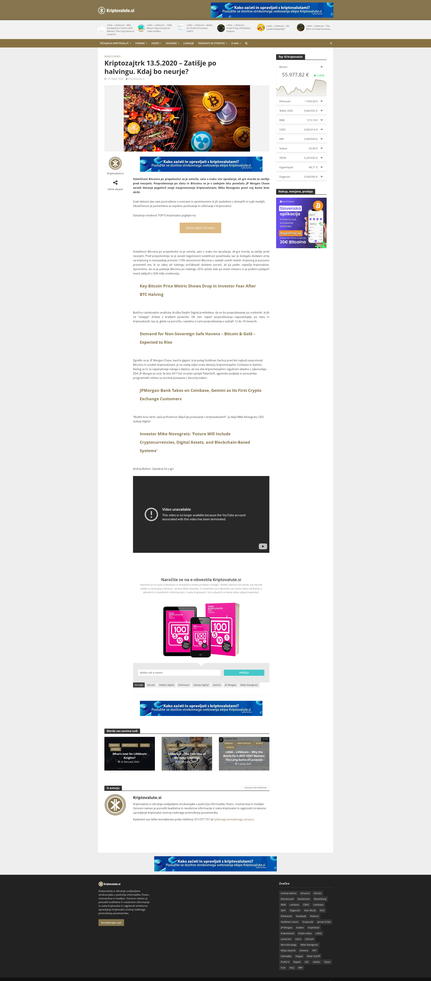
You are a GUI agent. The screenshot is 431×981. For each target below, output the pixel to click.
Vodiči (155, 43)
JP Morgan (230, 684)
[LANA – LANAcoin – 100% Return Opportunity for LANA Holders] (101, 28)
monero (304, 950)
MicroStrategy (288, 944)
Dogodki (171, 43)
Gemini (217, 684)
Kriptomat (313, 927)
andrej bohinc (289, 893)
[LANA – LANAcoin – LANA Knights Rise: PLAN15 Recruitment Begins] (300, 28)
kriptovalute (287, 933)
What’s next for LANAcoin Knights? (130, 756)
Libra (298, 939)
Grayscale (307, 921)
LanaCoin (286, 939)
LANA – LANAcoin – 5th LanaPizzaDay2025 (238, 27)
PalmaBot (286, 956)
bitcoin (151, 684)
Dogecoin (295, 910)
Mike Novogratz (249, 684)
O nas (235, 43)
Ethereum (183, 684)
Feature (314, 916)
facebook (301, 916)
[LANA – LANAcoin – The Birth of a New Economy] (261, 27)
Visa (292, 967)
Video (117, 56)
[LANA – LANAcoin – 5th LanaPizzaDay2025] (221, 27)
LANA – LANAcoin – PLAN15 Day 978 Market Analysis (199, 28)
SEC (307, 961)
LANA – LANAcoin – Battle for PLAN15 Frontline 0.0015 (159, 28)
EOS (322, 910)
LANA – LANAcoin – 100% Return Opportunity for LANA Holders (119, 28)
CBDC (306, 904)
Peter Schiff (313, 956)
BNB (283, 904)
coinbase (318, 904)
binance (305, 893)
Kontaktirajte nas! (111, 922)
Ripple (297, 961)
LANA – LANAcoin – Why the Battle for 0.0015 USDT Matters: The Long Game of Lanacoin (244, 756)
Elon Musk (310, 910)
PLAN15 (285, 961)
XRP (300, 967)
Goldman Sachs (289, 921)
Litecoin (309, 939)
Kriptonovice (130, 745)
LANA (319, 933)
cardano (294, 904)
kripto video (305, 933)
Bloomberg (320, 899)
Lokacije (188, 43)
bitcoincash (287, 899)
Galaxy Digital (201, 684)
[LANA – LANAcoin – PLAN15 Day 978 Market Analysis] (181, 28)
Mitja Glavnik (288, 950)
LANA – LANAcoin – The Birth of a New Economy (278, 27)
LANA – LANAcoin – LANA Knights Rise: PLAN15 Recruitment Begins (318, 28)
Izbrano (114, 745)
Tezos (327, 961)
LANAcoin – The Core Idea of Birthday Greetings (187, 756)
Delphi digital (166, 684)
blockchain (304, 899)
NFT (314, 950)
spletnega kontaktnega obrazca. (234, 819)
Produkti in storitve (211, 43)
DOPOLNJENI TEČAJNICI (200, 228)
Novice (108, 56)
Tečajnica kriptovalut (114, 43)
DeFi (283, 910)
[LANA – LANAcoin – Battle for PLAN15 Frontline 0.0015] (141, 28)
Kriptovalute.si (136, 78)
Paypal (299, 956)
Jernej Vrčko (324, 921)
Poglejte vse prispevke (255, 787)
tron (283, 967)
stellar (316, 961)
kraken (300, 927)
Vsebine (140, 43)
